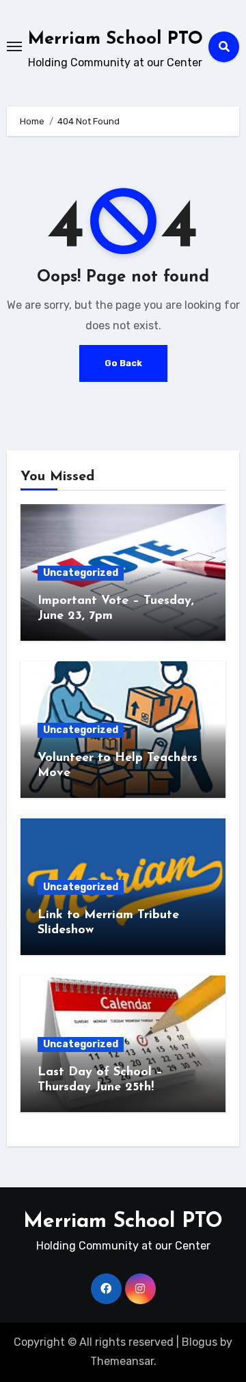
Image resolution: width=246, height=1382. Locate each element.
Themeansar (122, 1361)
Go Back (123, 363)
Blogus (199, 1342)
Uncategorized (80, 573)
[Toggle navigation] (14, 46)
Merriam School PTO (115, 39)
